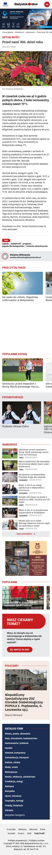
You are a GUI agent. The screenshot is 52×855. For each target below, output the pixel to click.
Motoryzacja (11, 772)
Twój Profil (39, 833)
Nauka (21, 505)
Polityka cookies (36, 840)
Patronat (33, 829)
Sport (21, 457)
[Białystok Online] (26, 4)
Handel (8, 748)
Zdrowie (9, 810)
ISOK (29, 833)
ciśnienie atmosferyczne (37, 246)
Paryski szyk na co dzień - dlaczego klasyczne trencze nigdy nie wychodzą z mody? (34, 523)
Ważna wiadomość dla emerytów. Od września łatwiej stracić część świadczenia (34, 464)
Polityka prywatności (17, 840)
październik (16, 244)
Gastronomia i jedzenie (17, 743)
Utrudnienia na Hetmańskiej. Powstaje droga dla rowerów (32, 475)
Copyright (7, 843)
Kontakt (11, 833)
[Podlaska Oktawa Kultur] (21, 412)
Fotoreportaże (12, 397)
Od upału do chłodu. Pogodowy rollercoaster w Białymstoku (20, 299)
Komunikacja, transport (17, 757)
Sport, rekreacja (13, 796)
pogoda (5, 244)
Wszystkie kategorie (15, 815)
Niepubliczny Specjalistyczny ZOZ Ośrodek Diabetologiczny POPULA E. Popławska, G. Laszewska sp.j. (24, 702)
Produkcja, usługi (14, 781)
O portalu (11, 829)
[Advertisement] (26, 327)
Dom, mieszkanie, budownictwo (21, 738)
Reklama (9, 786)
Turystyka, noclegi (14, 800)
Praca (21, 469)
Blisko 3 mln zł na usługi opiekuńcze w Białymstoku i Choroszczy (32, 487)
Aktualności (30, 32)
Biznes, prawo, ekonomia (17, 733)
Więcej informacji (13, 715)
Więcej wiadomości (24, 534)
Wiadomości (19, 32)
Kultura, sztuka (12, 762)
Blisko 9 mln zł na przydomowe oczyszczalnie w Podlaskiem (33, 511)
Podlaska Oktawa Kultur (15, 426)
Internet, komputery (15, 752)
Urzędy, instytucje (14, 805)
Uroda (21, 529)
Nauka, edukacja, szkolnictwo (20, 776)
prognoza (27, 244)
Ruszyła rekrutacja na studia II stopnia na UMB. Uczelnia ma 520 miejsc (34, 499)
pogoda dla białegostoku (13, 246)
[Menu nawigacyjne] (47, 4)
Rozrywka (10, 791)
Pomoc (21, 833)
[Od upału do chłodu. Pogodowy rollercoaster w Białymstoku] (22, 283)
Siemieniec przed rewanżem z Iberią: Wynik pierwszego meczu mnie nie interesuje (20, 385)
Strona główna (7, 32)
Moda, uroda (11, 767)
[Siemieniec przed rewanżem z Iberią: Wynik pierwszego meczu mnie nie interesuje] (22, 369)
